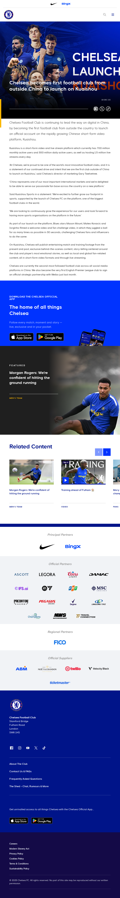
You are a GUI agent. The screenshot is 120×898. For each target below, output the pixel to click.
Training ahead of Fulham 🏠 (77, 490)
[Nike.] (53, 3)
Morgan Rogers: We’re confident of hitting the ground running (29, 492)
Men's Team (15, 398)
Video (64, 507)
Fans (116, 507)
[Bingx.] (66, 3)
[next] (107, 452)
